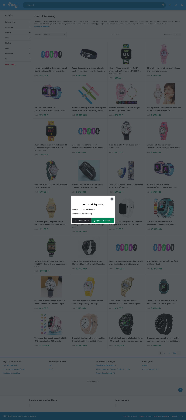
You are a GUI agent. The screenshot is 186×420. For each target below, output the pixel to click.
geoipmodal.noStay (82, 221)
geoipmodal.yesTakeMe (103, 221)
